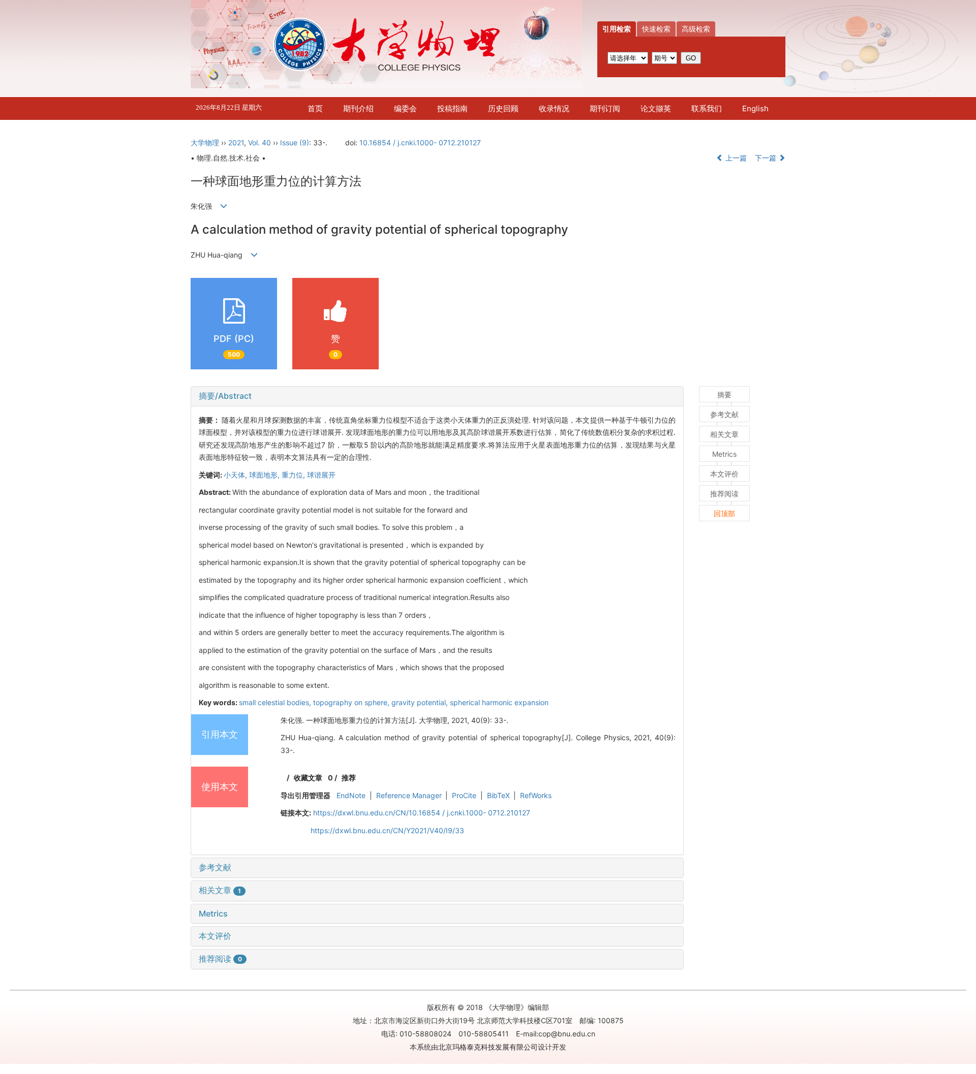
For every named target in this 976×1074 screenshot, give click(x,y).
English (755, 108)
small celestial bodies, (276, 702)
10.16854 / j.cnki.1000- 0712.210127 (420, 142)
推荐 (349, 777)
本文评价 (215, 936)
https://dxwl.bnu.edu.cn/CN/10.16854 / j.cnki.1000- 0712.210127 (421, 812)
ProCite (464, 795)
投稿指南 (452, 108)
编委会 (405, 108)
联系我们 (706, 108)
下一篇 (766, 157)
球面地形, (265, 474)
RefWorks (536, 795)
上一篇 (735, 157)
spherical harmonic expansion (499, 702)
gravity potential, (420, 702)
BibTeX (498, 795)
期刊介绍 (358, 108)
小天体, (236, 474)
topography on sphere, (352, 702)
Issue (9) (294, 142)
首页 (315, 108)
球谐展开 (321, 474)
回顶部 (724, 513)
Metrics (213, 913)
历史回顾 (503, 108)
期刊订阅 (605, 108)
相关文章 (220, 890)
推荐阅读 (220, 959)
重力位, (294, 474)
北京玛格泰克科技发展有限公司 (488, 1047)
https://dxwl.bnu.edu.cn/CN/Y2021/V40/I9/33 (387, 830)
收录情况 (554, 108)
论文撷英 (655, 108)
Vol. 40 (259, 142)
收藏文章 (308, 777)
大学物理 (205, 142)
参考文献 (215, 867)
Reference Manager (409, 795)
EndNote (351, 795)
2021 (236, 142)
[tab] (437, 396)
